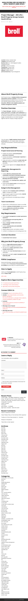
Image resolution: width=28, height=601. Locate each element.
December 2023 (4, 473)
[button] (26, 11)
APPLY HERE (3, 276)
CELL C (2, 499)
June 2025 (3, 446)
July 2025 (3, 445)
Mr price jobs (4, 540)
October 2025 (4, 440)
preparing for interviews (6, 558)
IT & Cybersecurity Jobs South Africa (11, 283)
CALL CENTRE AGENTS (6, 492)
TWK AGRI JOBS (4, 586)
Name (2, 370)
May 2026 (3, 430)
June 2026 (3, 429)
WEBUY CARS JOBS (5, 593)
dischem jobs (4, 510)
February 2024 (4, 470)
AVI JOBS (3, 485)
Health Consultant (5, 403)
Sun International (4, 577)
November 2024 (4, 457)
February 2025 (4, 452)
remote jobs (4, 561)
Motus (2, 537)
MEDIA (2, 536)
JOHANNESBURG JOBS (6, 532)
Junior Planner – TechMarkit (7, 406)
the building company (5, 580)
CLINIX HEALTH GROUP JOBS (7, 504)
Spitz (2, 576)
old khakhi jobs (4, 549)
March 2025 (3, 451)
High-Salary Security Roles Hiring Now (11, 286)
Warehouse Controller (10, 412)
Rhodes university (5, 565)
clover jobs (3, 505)
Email (2, 374)
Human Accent (4, 527)
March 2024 (3, 468)
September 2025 (4, 442)
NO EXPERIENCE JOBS (6, 545)
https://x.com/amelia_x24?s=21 (15, 293)
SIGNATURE (3, 574)
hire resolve (3, 523)
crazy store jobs (4, 508)
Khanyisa (3, 419)
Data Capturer (11, 422)
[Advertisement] (14, 49)
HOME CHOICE (4, 526)
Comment (3, 360)
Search (2, 389)
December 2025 (4, 438)
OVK (2, 551)
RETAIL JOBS (4, 564)
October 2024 (4, 458)
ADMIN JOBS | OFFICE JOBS (7, 477)
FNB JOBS (3, 517)
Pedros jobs (3, 554)
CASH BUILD (4, 497)
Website (3, 377)
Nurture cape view (5, 548)
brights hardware (4, 489)
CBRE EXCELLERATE (5, 498)
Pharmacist (3, 404)
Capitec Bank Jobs (5, 495)
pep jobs (3, 555)
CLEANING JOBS (4, 501)
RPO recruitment (4, 567)
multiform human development (7, 542)
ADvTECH (3, 479)
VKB (2, 590)
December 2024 (4, 455)
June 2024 (3, 464)
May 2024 (3, 465)
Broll (2, 491)
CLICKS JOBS (4, 502)
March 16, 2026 (5, 21)
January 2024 (4, 471)
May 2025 (3, 448)
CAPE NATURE (4, 494)
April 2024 (3, 467)
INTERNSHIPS (4, 529)
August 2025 (4, 443)
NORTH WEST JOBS (5, 546)
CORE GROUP (4, 507)
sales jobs (3, 570)
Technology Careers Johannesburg (10, 284)
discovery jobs (4, 511)
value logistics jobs (5, 589)
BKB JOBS (3, 488)
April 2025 (3, 449)
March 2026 (3, 433)
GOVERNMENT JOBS (5, 520)
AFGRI (2, 480)
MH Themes (22, 599)
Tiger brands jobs (5, 581)
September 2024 (4, 459)
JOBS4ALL (3, 530)
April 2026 (3, 432)
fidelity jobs (3, 516)
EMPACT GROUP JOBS (6, 513)
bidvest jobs (3, 486)
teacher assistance (5, 578)
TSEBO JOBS (4, 584)
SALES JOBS (3, 568)
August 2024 (4, 461)
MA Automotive (4, 535)
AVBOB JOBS (4, 483)
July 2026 (3, 427)
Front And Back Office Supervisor (19, 414)
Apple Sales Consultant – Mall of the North (10, 407)
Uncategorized (4, 587)
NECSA (2, 543)
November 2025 (4, 439)
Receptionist (9, 419)
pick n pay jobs (4, 556)
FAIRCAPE (3, 514)
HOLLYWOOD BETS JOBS (6, 524)
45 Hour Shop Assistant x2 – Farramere (15, 417)
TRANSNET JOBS (5, 583)
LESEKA (3, 533)
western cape (4, 595)
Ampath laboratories (5, 482)
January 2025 (4, 454)
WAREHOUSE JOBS (5, 592)
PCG (2, 552)
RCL (2, 559)
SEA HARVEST (4, 571)
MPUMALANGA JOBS (5, 539)
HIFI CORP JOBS (4, 521)
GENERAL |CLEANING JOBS (7, 518)
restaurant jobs (4, 562)
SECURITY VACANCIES (6, 573)
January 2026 (4, 436)
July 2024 (3, 462)
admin (11, 21)
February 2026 (4, 435)
